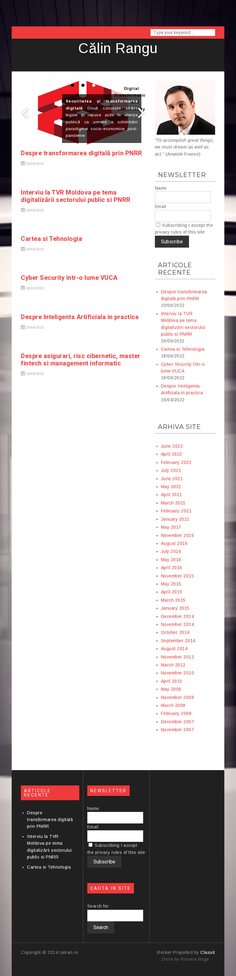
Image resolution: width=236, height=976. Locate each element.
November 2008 (177, 697)
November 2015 (177, 575)
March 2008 (173, 705)
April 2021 (171, 494)
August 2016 (174, 543)
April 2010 (171, 681)
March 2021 (173, 502)
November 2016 (177, 535)
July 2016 (171, 551)
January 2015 (175, 608)
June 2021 (172, 478)
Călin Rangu (118, 48)
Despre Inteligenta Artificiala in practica (80, 317)
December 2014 (177, 616)
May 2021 (171, 486)
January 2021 (175, 519)
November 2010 (177, 672)
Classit (207, 952)
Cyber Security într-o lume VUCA (69, 277)
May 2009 (171, 689)
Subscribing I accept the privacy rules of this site (184, 228)
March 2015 (173, 600)
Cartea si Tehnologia (51, 238)
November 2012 (177, 656)
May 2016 (171, 559)
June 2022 (172, 446)
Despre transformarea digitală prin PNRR (81, 153)
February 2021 (176, 510)
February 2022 (176, 462)
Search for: (98, 906)
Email (160, 206)
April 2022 (171, 454)
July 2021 (171, 470)
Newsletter (182, 175)
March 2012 (173, 664)
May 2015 (171, 583)
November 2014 (177, 624)
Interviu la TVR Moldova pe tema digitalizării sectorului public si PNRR (76, 196)
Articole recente (175, 268)
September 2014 (178, 640)
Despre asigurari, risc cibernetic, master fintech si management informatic (80, 359)
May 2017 (171, 527)
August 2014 (174, 648)
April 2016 (171, 567)
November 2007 (177, 729)
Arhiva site (179, 426)
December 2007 (177, 721)
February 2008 (176, 713)
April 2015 (171, 591)
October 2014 (175, 632)
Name (161, 188)
